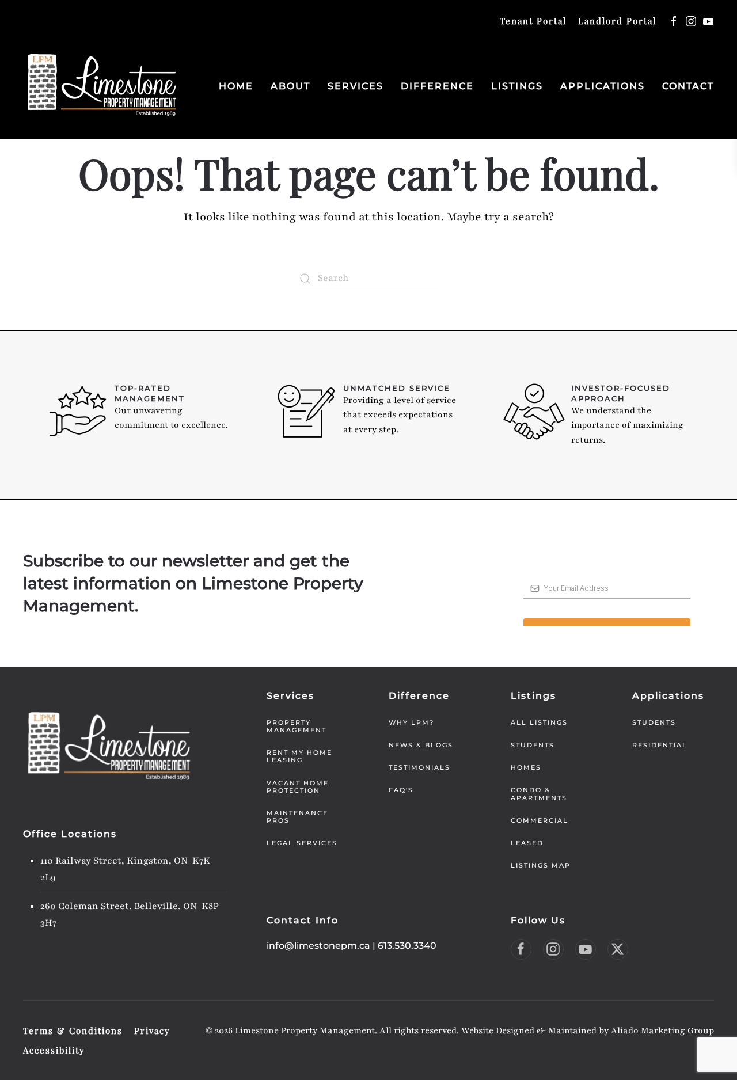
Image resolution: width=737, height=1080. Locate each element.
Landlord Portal (617, 20)
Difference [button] (437, 86)
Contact (688, 86)
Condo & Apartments (539, 793)
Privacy (152, 1030)
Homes (526, 767)
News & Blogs (421, 745)
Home (236, 86)
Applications (602, 86)
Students (532, 745)
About (290, 86)
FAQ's (401, 790)
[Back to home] (102, 86)
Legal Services (302, 843)
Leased (527, 843)
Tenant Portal (533, 20)
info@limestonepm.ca (318, 945)
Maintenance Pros (297, 816)
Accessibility (54, 1050)
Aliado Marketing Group (662, 1030)
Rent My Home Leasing (299, 756)
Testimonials (419, 767)
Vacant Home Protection (298, 786)
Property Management (296, 726)
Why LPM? (411, 722)
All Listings (539, 722)
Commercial (539, 820)
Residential (659, 745)
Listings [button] (517, 86)
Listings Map (541, 865)
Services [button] (355, 86)
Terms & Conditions (73, 1030)
